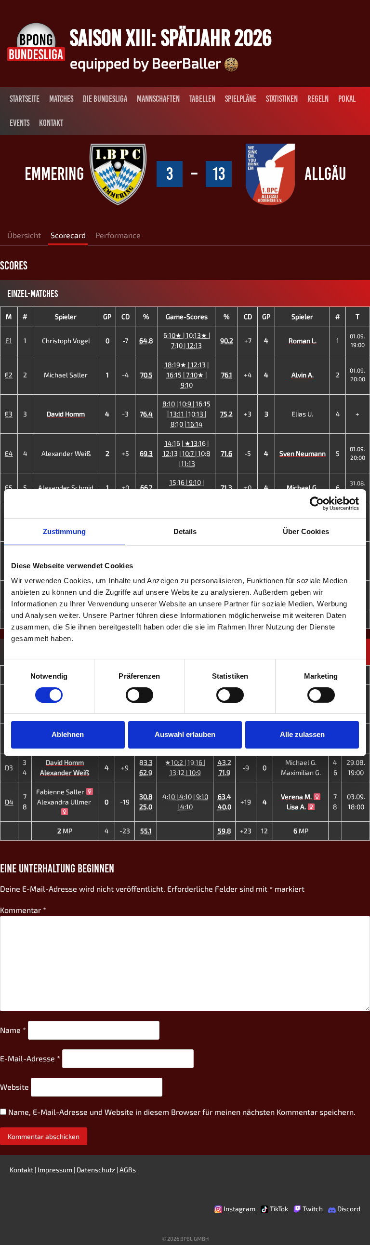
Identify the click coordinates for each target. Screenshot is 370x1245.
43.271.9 (224, 767)
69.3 (146, 453)
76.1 (226, 375)
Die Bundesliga (105, 99)
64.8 (146, 340)
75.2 (226, 414)
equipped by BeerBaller (147, 62)
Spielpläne (240, 99)
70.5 (146, 375)
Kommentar (23, 909)
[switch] (139, 695)
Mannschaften (158, 99)
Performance (118, 235)
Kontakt (51, 123)
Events (19, 123)
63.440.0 (224, 801)
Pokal (347, 99)
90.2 (226, 340)
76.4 (146, 414)
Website (14, 1086)
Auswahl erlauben (185, 734)
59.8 (224, 831)
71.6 (226, 453)
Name (13, 1029)
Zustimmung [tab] (64, 531)
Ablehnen (68, 734)
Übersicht (24, 235)
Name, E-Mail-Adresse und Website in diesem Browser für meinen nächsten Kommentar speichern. (182, 1111)
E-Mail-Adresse (30, 1058)
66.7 (146, 487)
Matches (61, 99)
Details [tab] (185, 531)
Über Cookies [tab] (306, 531)
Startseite (25, 99)
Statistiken (282, 99)
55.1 (146, 831)
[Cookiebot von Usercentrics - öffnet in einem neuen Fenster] (317, 503)
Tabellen (202, 99)
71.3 (226, 487)
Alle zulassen (302, 734)
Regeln (318, 99)
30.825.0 (146, 801)
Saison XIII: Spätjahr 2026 (171, 38)
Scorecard (68, 235)
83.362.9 (146, 767)
